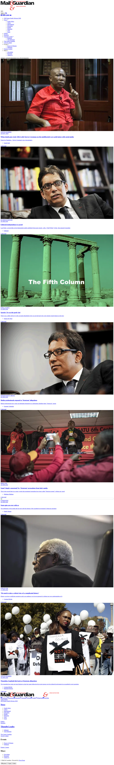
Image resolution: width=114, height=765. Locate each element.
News (3, 704)
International (7, 711)
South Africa (7, 708)
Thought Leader (8, 727)
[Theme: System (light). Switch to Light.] (3, 14)
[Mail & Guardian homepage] (57, 6)
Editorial (6, 730)
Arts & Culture (5, 736)
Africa (5, 709)
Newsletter (7, 754)
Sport (5, 718)
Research (6, 756)
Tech (5, 717)
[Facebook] (1, 15)
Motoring (6, 715)
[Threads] (5, 15)
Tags (2, 699)
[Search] (6, 13)
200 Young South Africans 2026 (9, 701)
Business (3, 723)
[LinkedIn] (4, 15)
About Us (6, 757)
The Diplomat (7, 731)
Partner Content (5, 747)
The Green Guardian (6, 734)
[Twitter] (8, 15)
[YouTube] (10, 15)
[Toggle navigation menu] (2, 11)
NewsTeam (22, 760)
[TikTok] (6, 15)
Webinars (6, 744)
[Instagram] (2, 15)
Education (6, 712)
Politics (3, 721)
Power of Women (8, 743)
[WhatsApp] (9, 15)
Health (6, 714)
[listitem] (4, 698)
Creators (5, 699)
